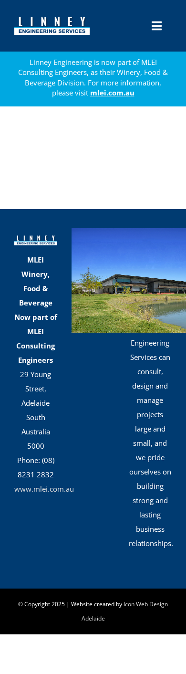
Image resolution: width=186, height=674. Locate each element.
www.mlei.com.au (44, 489)
